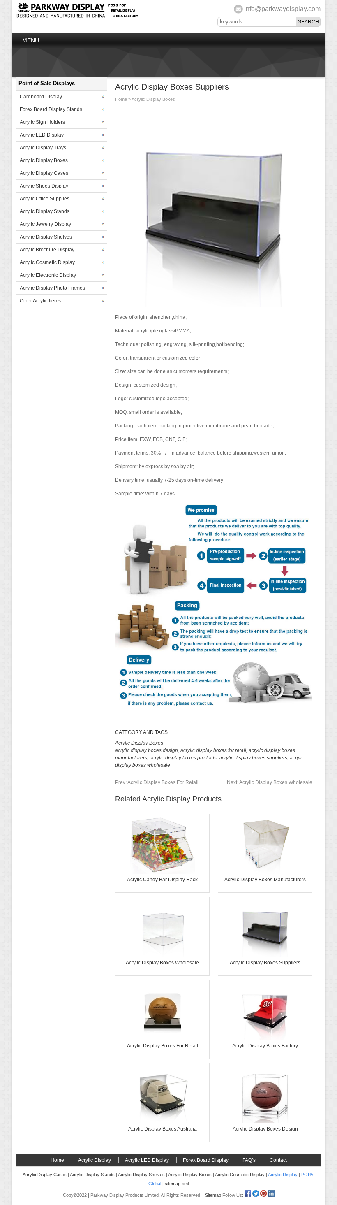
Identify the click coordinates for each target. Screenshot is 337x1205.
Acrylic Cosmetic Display (47, 262)
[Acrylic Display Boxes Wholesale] (162, 955)
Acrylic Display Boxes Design (265, 1129)
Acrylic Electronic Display (48, 275)
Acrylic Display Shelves (46, 237)
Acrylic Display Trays (43, 148)
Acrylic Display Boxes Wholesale (269, 782)
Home (121, 99)
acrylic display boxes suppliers (253, 758)
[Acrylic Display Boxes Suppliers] (265, 955)
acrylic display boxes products (183, 758)
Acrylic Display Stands (44, 211)
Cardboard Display (41, 97)
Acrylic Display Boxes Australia (162, 1129)
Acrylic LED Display (42, 135)
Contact (278, 1160)
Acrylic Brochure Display (47, 250)
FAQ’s (249, 1160)
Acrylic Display (94, 1160)
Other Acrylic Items (40, 301)
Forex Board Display (206, 1160)
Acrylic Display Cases (44, 173)
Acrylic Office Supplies (44, 199)
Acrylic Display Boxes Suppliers (265, 963)
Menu (30, 40)
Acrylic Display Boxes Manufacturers (265, 879)
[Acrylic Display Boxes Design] (265, 1121)
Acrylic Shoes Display (44, 186)
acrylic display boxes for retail (213, 750)
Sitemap (213, 1195)
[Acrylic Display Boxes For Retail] (162, 1038)
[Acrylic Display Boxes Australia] (162, 1121)
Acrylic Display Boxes (153, 99)
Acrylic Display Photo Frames (52, 288)
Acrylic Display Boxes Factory (265, 1046)
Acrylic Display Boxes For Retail (157, 782)
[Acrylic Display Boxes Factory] (265, 1038)
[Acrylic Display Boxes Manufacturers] (265, 872)
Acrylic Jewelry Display (45, 224)
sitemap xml (177, 1183)
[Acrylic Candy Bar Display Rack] (162, 872)
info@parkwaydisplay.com (282, 8)
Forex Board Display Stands (51, 109)
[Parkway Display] (77, 16)
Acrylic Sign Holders (42, 122)
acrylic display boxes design (146, 750)
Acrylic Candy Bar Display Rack (162, 879)
